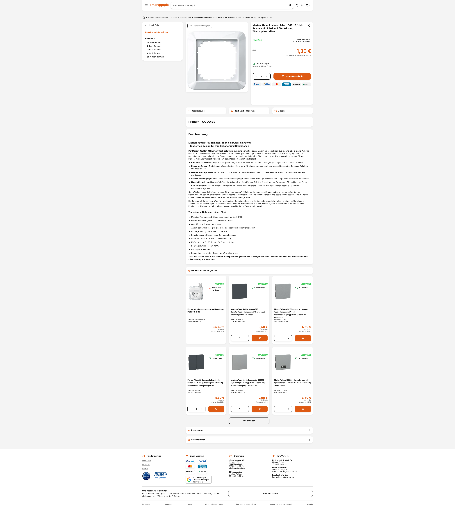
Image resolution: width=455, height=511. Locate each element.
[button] (254, 50)
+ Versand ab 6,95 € (303, 55)
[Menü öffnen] (146, 5)
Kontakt (145, 469)
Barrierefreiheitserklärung (246, 504)
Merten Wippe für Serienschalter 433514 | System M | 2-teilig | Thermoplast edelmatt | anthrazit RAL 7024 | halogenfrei (205, 383)
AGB (190, 504)
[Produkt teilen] (309, 25)
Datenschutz (170, 504)
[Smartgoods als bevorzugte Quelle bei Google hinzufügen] (199, 480)
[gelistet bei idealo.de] (146, 476)
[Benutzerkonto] (301, 5)
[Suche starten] (290, 5)
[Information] (297, 5)
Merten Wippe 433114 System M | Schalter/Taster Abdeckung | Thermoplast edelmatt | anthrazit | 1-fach (248, 312)
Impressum (146, 504)
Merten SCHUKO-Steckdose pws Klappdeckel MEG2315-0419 (205, 310)
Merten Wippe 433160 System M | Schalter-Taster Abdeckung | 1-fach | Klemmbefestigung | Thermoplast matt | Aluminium (291, 313)
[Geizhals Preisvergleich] (160, 476)
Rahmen (149, 38)
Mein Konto (146, 461)
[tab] (206, 110)
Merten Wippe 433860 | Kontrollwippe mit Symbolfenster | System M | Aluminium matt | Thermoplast (292, 383)
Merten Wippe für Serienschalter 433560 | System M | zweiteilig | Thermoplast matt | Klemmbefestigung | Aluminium (248, 383)
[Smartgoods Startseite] (159, 5)
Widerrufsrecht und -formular (281, 504)
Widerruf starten (270, 493)
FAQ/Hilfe (146, 465)
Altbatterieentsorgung (214, 504)
